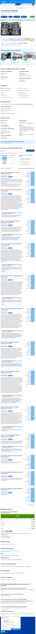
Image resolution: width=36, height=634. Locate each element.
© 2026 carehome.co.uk (4, 632)
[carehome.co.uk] (4, 1)
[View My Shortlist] (32, 1)
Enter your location (6, 43)
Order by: (2, 168)
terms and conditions (24, 613)
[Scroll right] (34, 20)
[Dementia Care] (29, 78)
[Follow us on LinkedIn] (4, 631)
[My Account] (34, 1)
